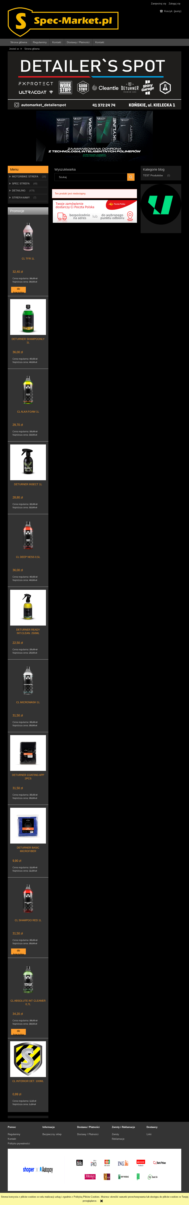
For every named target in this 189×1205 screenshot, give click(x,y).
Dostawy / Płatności (88, 1134)
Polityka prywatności (19, 1143)
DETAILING (18, 190)
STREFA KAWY (21, 197)
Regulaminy (14, 1134)
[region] (94, 136)
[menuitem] (19, 42)
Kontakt (12, 1139)
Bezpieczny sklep (51, 1134)
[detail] (94, 80)
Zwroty (115, 1134)
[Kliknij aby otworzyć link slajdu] (94, 136)
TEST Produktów (153, 175)
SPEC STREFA (21, 183)
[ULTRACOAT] (161, 204)
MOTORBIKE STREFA (25, 176)
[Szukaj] (131, 177)
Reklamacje (118, 1139)
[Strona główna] (63, 22)
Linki (149, 1134)
